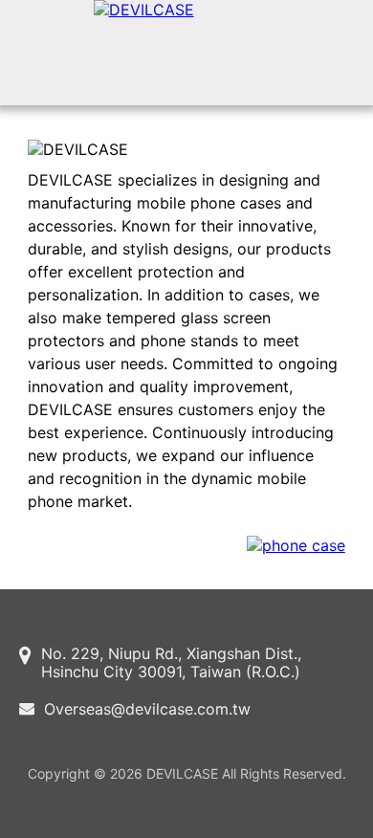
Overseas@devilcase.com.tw (147, 709)
